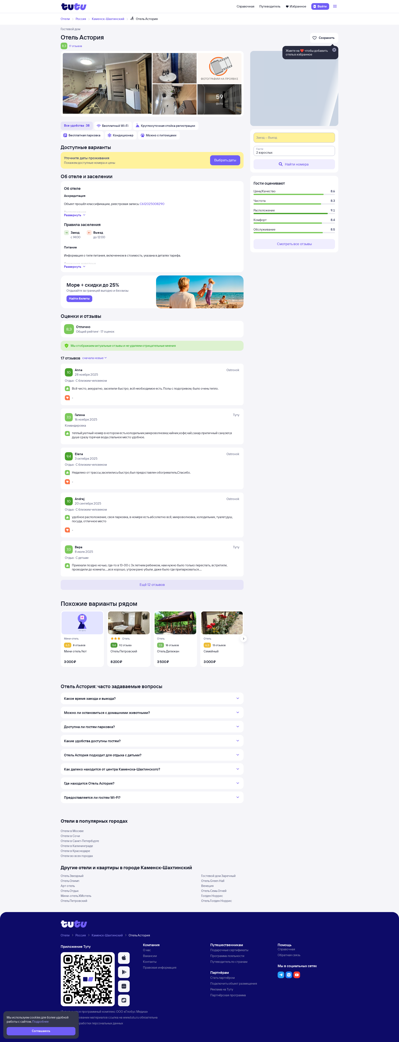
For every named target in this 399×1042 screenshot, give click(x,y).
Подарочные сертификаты (229, 950)
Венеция (207, 886)
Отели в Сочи (70, 836)
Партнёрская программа (228, 995)
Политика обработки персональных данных (92, 1023)
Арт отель (68, 886)
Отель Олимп (70, 881)
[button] (124, 958)
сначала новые (92, 358)
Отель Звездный (72, 876)
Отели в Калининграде (77, 846)
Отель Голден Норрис (216, 901)
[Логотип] (74, 6)
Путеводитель (270, 6)
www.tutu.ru (131, 1017)
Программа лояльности (227, 956)
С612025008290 (152, 204)
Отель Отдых (70, 891)
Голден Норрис (212, 896)
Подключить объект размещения (233, 983)
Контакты (149, 962)
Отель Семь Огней (214, 891)
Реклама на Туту (221, 989)
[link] (79, 298)
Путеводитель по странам (228, 962)
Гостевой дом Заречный (218, 876)
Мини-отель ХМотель (76, 896)
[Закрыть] (334, 50)
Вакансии (150, 956)
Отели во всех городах (77, 856)
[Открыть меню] (335, 6)
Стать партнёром (222, 978)
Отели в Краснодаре (75, 851)
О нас (147, 950)
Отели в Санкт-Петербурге (80, 841)
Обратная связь (289, 955)
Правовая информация (159, 967)
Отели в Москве (72, 831)
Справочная (245, 6)
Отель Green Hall (212, 881)
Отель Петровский (74, 901)
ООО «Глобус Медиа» (132, 1012)
